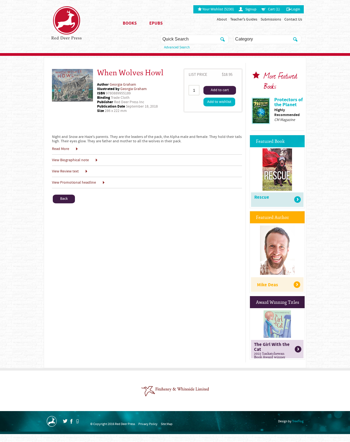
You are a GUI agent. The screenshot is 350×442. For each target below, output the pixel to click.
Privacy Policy (148, 424)
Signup (250, 9)
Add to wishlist (219, 101)
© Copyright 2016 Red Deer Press (112, 424)
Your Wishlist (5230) (218, 9)
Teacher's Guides (243, 19)
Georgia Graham (123, 84)
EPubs (156, 23)
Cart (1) (274, 9)
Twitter (65, 421)
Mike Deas (267, 285)
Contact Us (293, 19)
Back (64, 198)
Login (295, 9)
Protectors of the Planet (288, 102)
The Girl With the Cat (272, 349)
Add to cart (220, 90)
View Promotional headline (74, 182)
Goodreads (77, 421)
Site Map (167, 424)
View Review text (65, 171)
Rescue (261, 197)
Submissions (271, 19)
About (222, 19)
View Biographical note (70, 160)
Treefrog (298, 421)
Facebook (71, 421)
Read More (60, 148)
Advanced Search (177, 47)
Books (130, 23)
